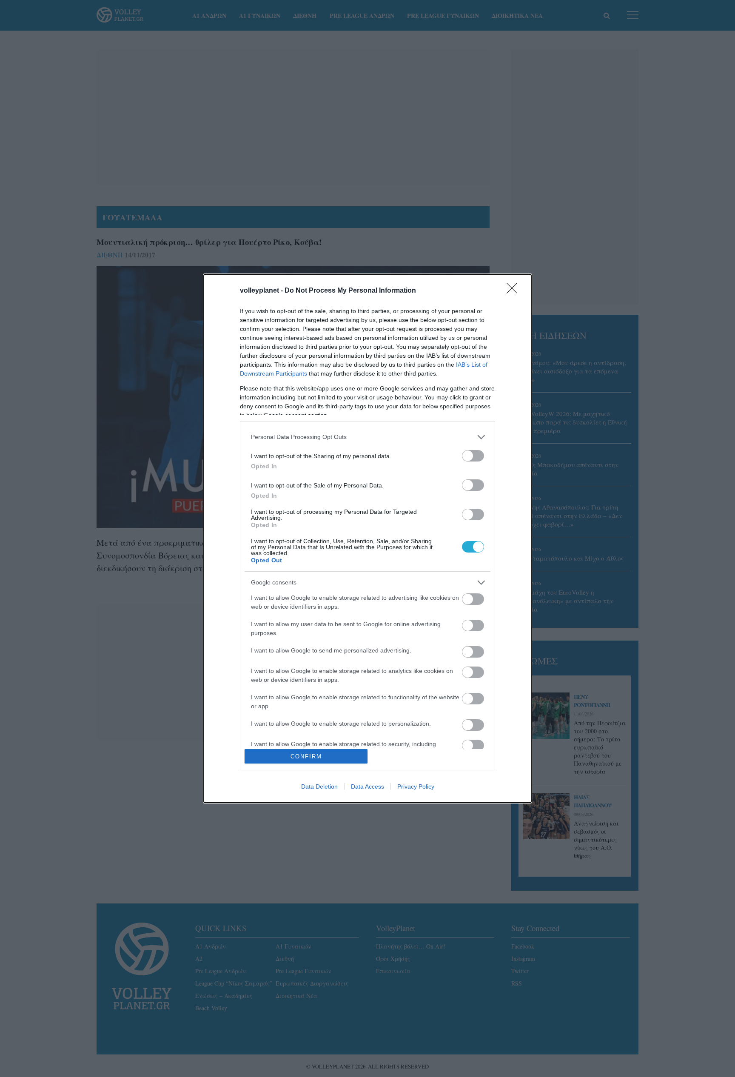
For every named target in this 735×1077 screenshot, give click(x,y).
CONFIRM (306, 756)
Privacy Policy (415, 786)
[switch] (473, 456)
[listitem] (367, 437)
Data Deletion (319, 786)
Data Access (367, 786)
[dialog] (367, 538)
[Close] (515, 291)
